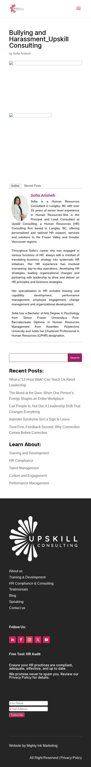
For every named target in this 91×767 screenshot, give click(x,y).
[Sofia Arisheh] (20, 217)
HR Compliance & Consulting (31, 583)
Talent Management (24, 468)
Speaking (16, 602)
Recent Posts (32, 185)
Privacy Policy (20, 677)
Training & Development (27, 577)
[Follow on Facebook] (21, 639)
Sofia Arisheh (22, 53)
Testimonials (18, 589)
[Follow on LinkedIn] (12, 639)
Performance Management (29, 483)
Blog (12, 595)
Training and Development (29, 453)
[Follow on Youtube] (46, 639)
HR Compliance (21, 460)
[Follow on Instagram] (29, 639)
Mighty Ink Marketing (42, 745)
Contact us (17, 608)
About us (15, 571)
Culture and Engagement (28, 475)
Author (15, 185)
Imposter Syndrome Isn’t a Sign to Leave (39, 419)
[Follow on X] (37, 639)
